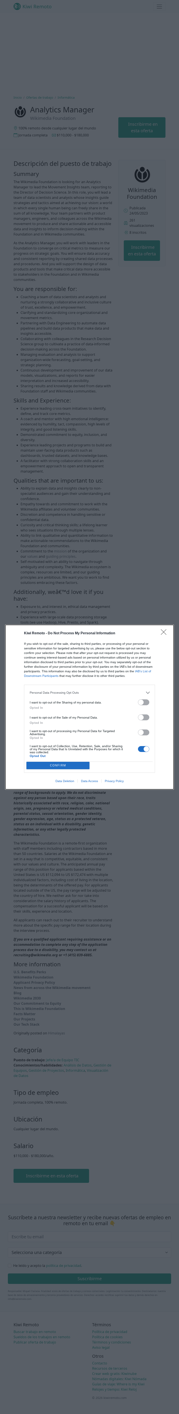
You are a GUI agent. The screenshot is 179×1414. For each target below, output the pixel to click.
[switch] (143, 702)
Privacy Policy (114, 781)
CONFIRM (58, 765)
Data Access (89, 781)
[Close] (165, 633)
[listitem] (89, 692)
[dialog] (89, 707)
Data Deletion (64, 781)
